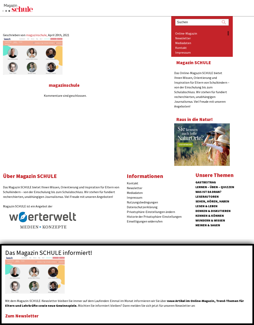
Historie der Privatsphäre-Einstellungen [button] (154, 217)
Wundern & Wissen (210, 220)
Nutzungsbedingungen (142, 202)
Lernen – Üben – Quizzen (214, 187)
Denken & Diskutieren (213, 211)
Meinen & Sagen (207, 225)
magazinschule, (37, 35)
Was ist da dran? (208, 192)
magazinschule (64, 85)
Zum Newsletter (21, 316)
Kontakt (181, 48)
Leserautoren (207, 196)
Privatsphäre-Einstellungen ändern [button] (151, 212)
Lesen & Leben (206, 206)
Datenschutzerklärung (142, 207)
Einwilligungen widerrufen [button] (145, 221)
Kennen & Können (209, 216)
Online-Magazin (186, 33)
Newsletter (183, 38)
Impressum (183, 52)
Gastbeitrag (205, 182)
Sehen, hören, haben (212, 201)
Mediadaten (183, 43)
